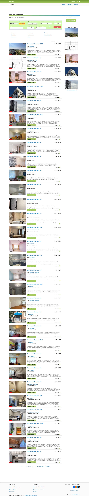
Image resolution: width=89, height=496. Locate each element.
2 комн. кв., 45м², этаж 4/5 (34, 213)
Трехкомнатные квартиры (38, 489)
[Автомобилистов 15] (17, 415)
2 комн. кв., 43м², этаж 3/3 (34, 100)
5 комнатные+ (31, 35)
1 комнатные (13, 32)
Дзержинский (31, 46)
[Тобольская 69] (17, 63)
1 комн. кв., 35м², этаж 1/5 (34, 184)
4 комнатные (30, 32)
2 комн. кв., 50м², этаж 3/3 (34, 58)
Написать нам (12, 486)
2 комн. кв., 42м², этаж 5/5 (34, 312)
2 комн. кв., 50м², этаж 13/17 (35, 284)
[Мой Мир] (77, 487)
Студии (29, 37)
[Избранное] (79, 1)
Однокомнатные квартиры (38, 486)
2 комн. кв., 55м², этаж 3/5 (34, 170)
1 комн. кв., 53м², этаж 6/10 (34, 227)
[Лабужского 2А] (17, 175)
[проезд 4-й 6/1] (17, 387)
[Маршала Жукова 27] (17, 204)
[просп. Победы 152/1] (17, 134)
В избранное (56, 54)
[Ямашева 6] (17, 120)
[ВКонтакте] (74, 487)
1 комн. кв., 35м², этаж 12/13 (35, 86)
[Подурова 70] (17, 189)
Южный (35, 60)
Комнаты (46, 32)
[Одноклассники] (76, 487)
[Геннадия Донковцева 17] (17, 401)
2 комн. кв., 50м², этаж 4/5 (34, 354)
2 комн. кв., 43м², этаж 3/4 (34, 142)
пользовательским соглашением (31, 495)
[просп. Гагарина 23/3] (17, 77)
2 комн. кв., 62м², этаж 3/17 (34, 255)
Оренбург (12, 4)
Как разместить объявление (15, 487)
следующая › (41, 466)
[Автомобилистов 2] (17, 232)
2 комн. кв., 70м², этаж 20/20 (35, 44)
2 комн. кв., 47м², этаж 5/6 (34, 241)
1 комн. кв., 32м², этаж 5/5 (34, 156)
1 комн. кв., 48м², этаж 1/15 (34, 396)
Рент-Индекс (15, 493)
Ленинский (31, 60)
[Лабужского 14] (17, 260)
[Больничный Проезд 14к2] (17, 359)
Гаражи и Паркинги (48, 35)
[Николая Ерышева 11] (17, 106)
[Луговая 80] (17, 373)
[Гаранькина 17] (17, 92)
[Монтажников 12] (17, 246)
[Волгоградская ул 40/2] (17, 443)
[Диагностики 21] (17, 345)
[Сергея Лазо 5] (17, 331)
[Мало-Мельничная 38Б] (17, 218)
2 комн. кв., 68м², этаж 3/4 (34, 199)
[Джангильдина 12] (17, 275)
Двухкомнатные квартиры (38, 487)
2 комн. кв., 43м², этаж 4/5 (34, 128)
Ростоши (35, 384)
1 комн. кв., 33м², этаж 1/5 (34, 437)
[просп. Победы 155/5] (17, 429)
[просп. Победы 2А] (17, 147)
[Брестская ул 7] (17, 303)
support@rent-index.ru (76, 494)
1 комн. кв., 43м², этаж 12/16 (35, 340)
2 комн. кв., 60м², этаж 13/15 (35, 114)
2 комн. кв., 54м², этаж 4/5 (34, 270)
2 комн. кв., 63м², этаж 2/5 (34, 451)
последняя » (48, 466)
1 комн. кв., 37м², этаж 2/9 (34, 298)
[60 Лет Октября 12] (17, 317)
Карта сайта (11, 491)
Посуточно (76, 4)
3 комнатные (13, 37)
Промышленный (32, 172)
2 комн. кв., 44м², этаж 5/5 (34, 368)
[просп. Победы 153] (17, 49)
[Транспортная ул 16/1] (17, 289)
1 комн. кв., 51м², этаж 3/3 (34, 382)
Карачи (35, 117)
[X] (79, 487)
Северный (37, 229)
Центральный (31, 145)
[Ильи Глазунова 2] (17, 457)
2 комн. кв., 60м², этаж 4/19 (34, 409)
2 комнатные (13, 35)
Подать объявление (71, 20)
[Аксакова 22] (17, 161)
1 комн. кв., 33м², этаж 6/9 (34, 72)
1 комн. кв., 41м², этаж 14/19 (35, 423)
